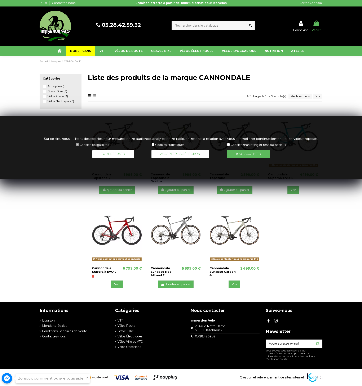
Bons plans (56, 86)
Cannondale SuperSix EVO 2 (104, 270)
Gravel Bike (57, 91)
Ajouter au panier (119, 190)
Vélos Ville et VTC (130, 342)
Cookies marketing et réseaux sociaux (258, 145)
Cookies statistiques (169, 145)
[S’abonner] (317, 344)
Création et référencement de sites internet (272, 377)
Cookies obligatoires (94, 145)
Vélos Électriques (61, 101)
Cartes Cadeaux (311, 3)
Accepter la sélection (180, 154)
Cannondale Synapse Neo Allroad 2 (161, 271)
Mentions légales (54, 326)
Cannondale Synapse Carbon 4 (222, 271)
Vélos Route (58, 96)
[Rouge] (93, 276)
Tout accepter (248, 154)
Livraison (48, 320)
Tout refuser (113, 154)
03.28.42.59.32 (121, 25)
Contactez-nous (63, 3)
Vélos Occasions (129, 347)
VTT (120, 320)
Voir (293, 190)
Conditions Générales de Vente (64, 331)
